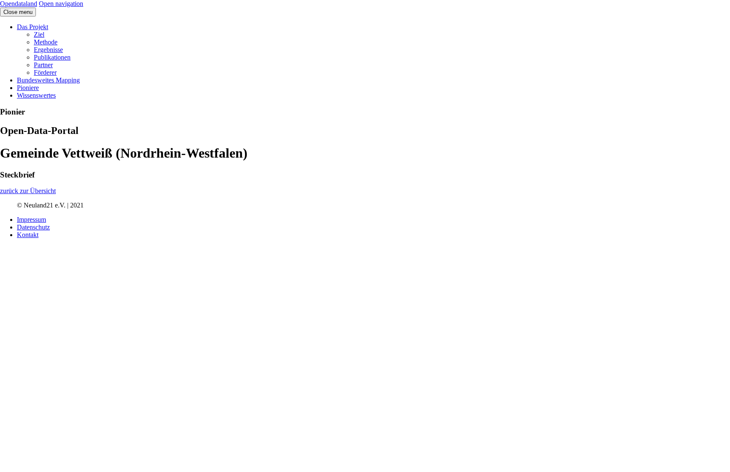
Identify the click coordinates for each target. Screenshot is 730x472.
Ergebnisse (48, 49)
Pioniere (28, 87)
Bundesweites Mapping (48, 80)
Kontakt (27, 234)
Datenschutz (33, 227)
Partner (43, 64)
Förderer (45, 72)
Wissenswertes (36, 95)
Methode (45, 42)
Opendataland (18, 3)
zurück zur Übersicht (28, 190)
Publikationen (52, 57)
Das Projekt (32, 26)
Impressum (31, 219)
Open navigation (61, 3)
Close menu (18, 12)
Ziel (39, 34)
